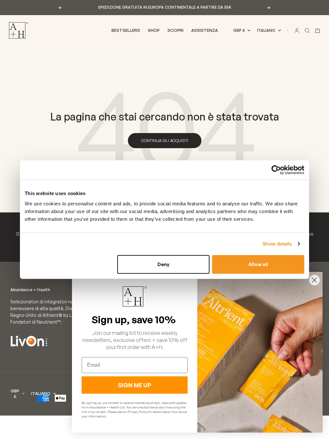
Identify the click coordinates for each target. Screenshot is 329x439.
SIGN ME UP (134, 385)
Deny (163, 264)
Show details (277, 243)
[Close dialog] (314, 280)
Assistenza (204, 30)
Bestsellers (125, 30)
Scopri (175, 30)
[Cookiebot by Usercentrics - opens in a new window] (276, 170)
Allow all (258, 264)
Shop (154, 30)
